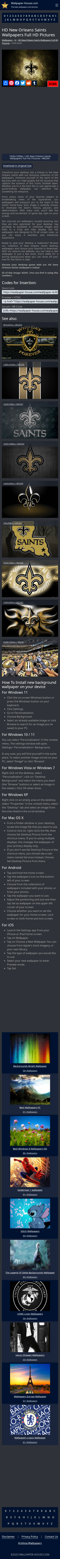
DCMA (53, 83)
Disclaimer (8, 1536)
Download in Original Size (17, 166)
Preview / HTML (11, 297)
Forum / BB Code (12, 306)
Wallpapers (7, 40)
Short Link (8, 288)
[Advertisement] (30, 121)
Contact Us (51, 1536)
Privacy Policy (30, 1536)
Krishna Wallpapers (30, 1543)
